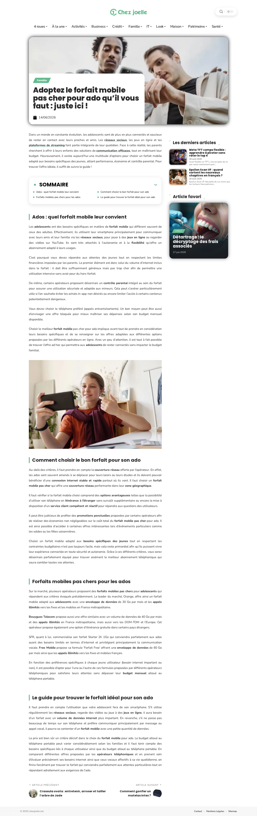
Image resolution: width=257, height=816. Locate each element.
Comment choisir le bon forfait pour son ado (125, 192)
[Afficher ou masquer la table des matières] (112, 185)
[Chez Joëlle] (128, 11)
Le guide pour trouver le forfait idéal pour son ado (128, 197)
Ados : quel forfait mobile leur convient (57, 192)
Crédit (178, 231)
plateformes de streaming (47, 145)
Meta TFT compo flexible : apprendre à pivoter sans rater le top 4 (207, 152)
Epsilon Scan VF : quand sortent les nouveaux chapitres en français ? (206, 172)
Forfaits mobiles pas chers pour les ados (58, 197)
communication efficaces (113, 151)
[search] (221, 11)
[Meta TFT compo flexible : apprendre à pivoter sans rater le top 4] (178, 157)
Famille (42, 80)
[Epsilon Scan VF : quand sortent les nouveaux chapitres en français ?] (178, 177)
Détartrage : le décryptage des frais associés (195, 241)
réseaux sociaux (115, 140)
